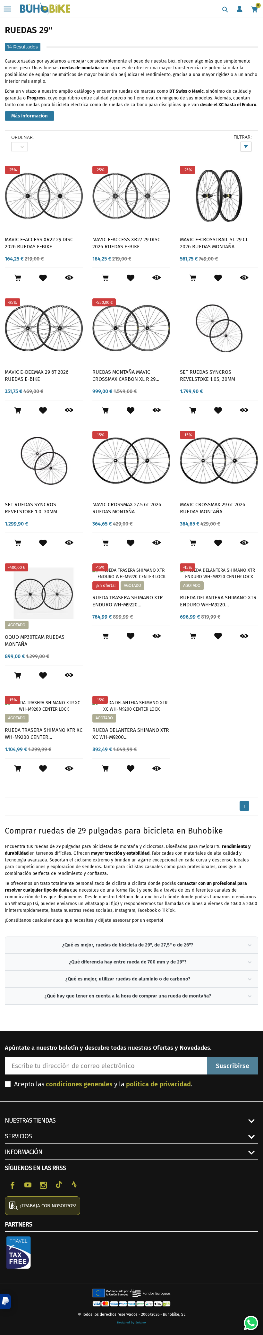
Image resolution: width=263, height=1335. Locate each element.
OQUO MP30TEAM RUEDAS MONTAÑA (34, 640)
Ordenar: (22, 137)
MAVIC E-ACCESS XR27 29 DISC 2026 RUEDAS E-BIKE (126, 243)
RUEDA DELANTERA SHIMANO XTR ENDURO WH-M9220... (218, 601)
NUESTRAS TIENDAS (30, 1120)
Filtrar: (242, 137)
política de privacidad (158, 1084)
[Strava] (74, 1184)
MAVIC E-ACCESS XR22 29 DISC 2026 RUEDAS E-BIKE (39, 243)
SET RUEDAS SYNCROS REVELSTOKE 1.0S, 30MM (207, 375)
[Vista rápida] (69, 278)
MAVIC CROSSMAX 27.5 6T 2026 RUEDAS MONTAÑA (126, 508)
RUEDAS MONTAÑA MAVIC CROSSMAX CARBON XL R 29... (125, 375)
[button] (5, 1301)
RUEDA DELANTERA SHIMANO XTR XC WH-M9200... (130, 733)
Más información (29, 116)
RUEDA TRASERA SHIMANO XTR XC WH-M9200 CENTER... (43, 733)
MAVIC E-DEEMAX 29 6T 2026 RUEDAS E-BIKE (37, 375)
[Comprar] (17, 277)
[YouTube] (28, 1184)
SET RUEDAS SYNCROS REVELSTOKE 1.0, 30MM (31, 508)
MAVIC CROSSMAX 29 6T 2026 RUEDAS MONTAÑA (212, 508)
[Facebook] (12, 1184)
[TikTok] (59, 1184)
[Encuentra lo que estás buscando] (225, 9)
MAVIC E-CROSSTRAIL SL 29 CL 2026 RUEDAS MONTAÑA (214, 243)
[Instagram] (43, 1184)
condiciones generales (79, 1084)
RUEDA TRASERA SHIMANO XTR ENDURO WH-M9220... (127, 601)
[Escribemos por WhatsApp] (248, 1320)
